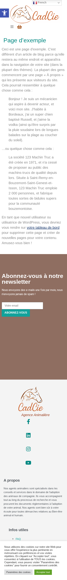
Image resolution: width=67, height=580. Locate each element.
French (41, 2)
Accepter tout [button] (43, 572)
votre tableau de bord (43, 227)
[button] (4, 13)
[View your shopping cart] (20, 27)
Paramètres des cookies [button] (18, 572)
